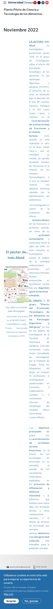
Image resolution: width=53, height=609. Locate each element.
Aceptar (11, 601)
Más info (8, 594)
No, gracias (31, 601)
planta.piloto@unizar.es (20, 567)
